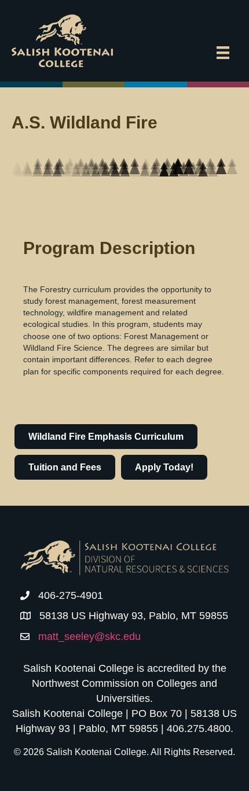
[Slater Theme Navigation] (222, 52)
